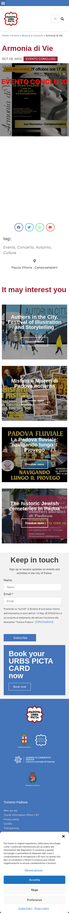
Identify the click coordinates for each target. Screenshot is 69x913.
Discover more (34, 341)
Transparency (11, 828)
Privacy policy (41, 908)
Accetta (34, 880)
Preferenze (34, 900)
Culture (9, 253)
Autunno (43, 247)
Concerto (25, 247)
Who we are (10, 810)
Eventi (15, 35)
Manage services (34, 870)
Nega (34, 890)
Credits (8, 823)
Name (8, 580)
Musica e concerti (32, 35)
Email (7, 593)
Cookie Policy (25, 908)
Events (9, 247)
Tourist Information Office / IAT (21, 814)
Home (5, 35)
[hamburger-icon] (55, 19)
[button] (63, 836)
